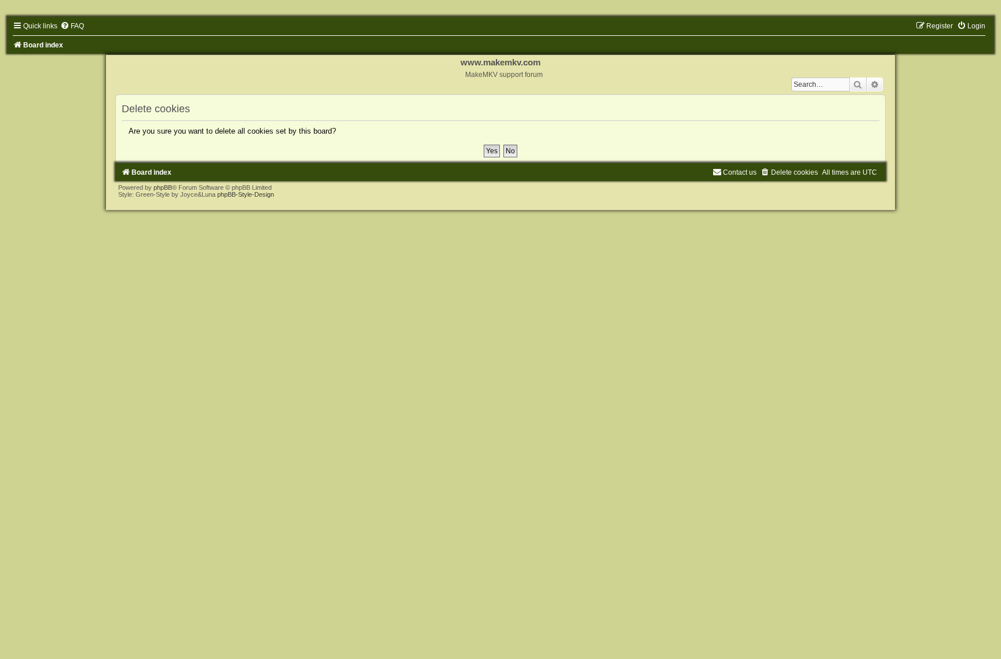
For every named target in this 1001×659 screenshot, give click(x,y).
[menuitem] (72, 26)
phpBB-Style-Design (245, 194)
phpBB (163, 187)
